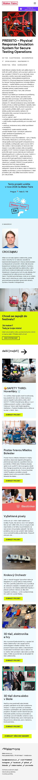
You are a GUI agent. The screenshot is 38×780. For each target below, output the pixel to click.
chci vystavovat (11, 338)
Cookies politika (7, 774)
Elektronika (14, 58)
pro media (29, 765)
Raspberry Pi (23, 61)
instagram (6, 762)
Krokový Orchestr (15, 575)
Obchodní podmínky (8, 772)
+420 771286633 (26, 760)
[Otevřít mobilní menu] (35, 3)
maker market (17, 765)
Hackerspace (27, 58)
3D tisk (5, 58)
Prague (13, 192)
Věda (14, 65)
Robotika (6, 65)
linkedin (5, 765)
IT (3, 61)
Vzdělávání (22, 65)
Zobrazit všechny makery (17, 736)
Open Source (10, 61)
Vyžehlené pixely (15, 516)
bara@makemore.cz (9, 760)
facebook (16, 762)
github (26, 762)
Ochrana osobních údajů (10, 770)
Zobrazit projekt (13, 415)
